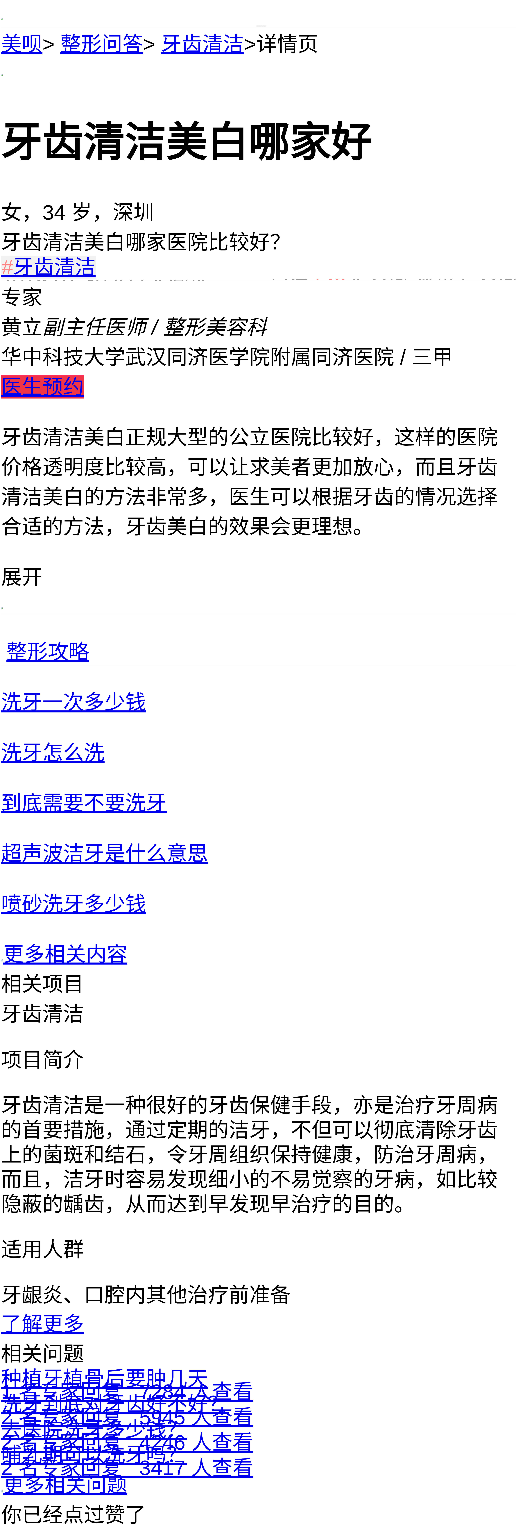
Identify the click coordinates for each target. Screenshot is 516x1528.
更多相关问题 (65, 1485)
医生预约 (42, 387)
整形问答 (101, 44)
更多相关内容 (65, 954)
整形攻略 (47, 651)
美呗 (21, 44)
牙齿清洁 (202, 44)
